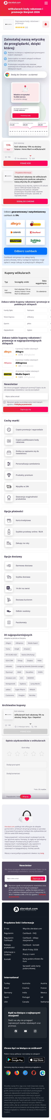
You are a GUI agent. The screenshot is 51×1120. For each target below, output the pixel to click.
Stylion (29, 330)
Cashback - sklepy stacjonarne (30, 939)
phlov (29, 323)
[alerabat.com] (12, 3)
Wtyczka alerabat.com (32, 928)
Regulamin (8, 933)
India (24, 992)
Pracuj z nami (29, 954)
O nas (6, 928)
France (44, 988)
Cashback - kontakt (31, 945)
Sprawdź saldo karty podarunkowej (31, 967)
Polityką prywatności (23, 404)
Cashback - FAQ (29, 933)
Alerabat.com (9, 826)
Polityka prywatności (9, 946)
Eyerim (6, 323)
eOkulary (30, 317)
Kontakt (7, 959)
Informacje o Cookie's (9, 953)
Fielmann (30, 310)
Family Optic (8, 310)
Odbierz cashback (25, 251)
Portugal (26, 997)
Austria (44, 983)
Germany (8, 992)
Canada (25, 1002)
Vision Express (9, 317)
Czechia (25, 988)
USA (6, 1002)
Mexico (44, 992)
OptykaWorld (8, 330)
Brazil (6, 988)
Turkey (7, 983)
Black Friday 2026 (30, 949)
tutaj (42, 853)
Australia (26, 983)
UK (42, 997)
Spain (6, 997)
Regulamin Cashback (8, 939)
